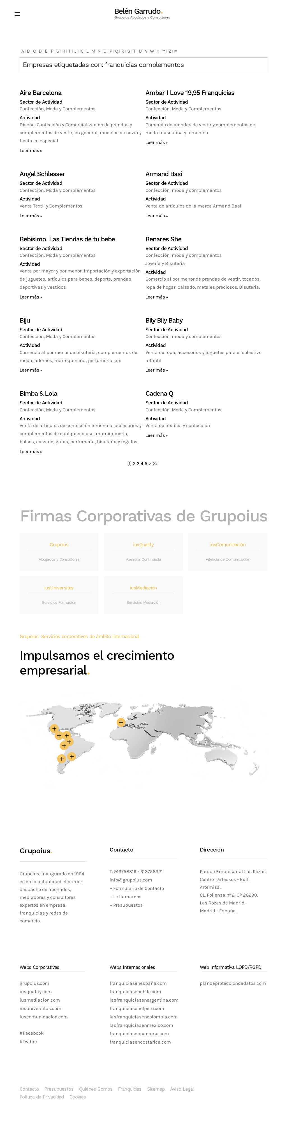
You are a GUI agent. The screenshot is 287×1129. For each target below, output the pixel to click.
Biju (25, 320)
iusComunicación (228, 544)
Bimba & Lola (38, 393)
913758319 (124, 871)
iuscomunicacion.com (44, 1017)
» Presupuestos (126, 905)
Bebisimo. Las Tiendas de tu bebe (67, 239)
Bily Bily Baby (164, 320)
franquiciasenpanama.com (139, 1033)
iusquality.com (36, 991)
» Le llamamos (126, 896)
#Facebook (32, 1033)
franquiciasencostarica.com (140, 1042)
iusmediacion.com (40, 1000)
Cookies (78, 1097)
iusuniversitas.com (40, 1008)
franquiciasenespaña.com (138, 983)
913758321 (151, 871)
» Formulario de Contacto (137, 888)
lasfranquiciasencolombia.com (144, 1017)
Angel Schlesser (42, 174)
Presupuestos (58, 1089)
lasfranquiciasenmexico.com (141, 1025)
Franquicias (129, 1089)
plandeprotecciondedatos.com (233, 983)
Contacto (29, 1089)
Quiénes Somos (95, 1089)
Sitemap (156, 1089)
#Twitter (28, 1041)
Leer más (29, 150)
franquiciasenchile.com (135, 991)
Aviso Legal (182, 1089)
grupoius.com (34, 983)
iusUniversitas (59, 588)
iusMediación (143, 588)
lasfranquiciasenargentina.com (144, 1000)
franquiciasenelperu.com (137, 1008)
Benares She (163, 239)
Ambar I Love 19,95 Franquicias (189, 93)
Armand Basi (163, 174)
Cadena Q (159, 393)
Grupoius (59, 544)
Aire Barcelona (40, 93)
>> (156, 463)
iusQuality (143, 544)
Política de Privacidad (42, 1097)
